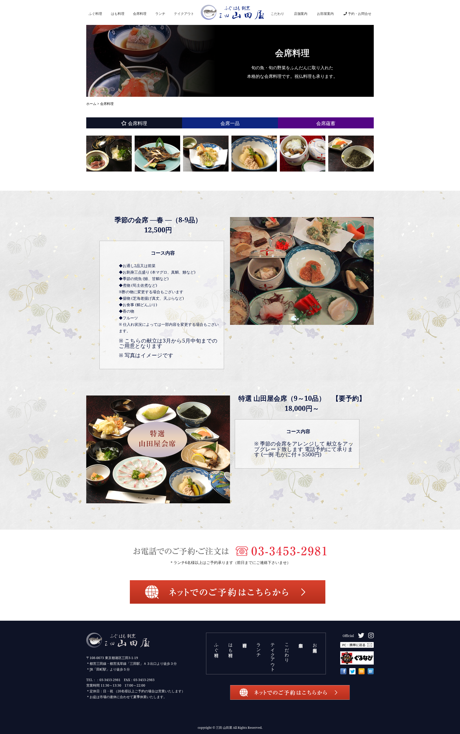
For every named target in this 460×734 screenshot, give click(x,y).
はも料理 (117, 13)
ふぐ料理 (95, 13)
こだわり (277, 13)
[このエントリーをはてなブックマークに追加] (371, 672)
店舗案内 (300, 13)
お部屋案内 (325, 13)
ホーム (91, 103)
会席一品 (230, 123)
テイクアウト (184, 13)
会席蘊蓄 (325, 123)
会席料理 (139, 13)
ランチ (160, 13)
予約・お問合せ (359, 13)
